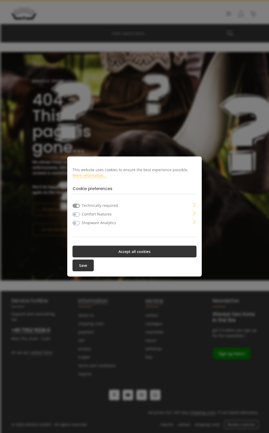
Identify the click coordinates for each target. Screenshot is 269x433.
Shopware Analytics (99, 222)
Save (83, 265)
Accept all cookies (134, 251)
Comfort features (97, 214)
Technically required (100, 205)
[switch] (76, 214)
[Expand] (194, 204)
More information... (90, 175)
